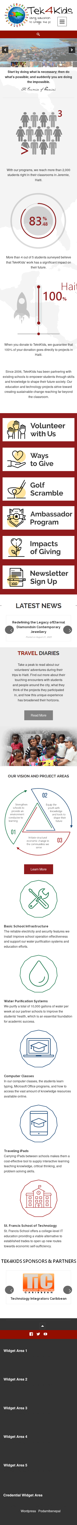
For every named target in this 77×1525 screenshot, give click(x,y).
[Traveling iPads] (54, 64)
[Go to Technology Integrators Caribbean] (38, 1283)
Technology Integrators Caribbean (38, 1298)
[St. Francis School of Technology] (38, 64)
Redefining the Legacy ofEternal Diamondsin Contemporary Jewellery (38, 627)
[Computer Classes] (69, 64)
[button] (5, 50)
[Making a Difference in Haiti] (23, 64)
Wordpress (28, 1511)
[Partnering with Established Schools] (38, 49)
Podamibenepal (49, 1511)
